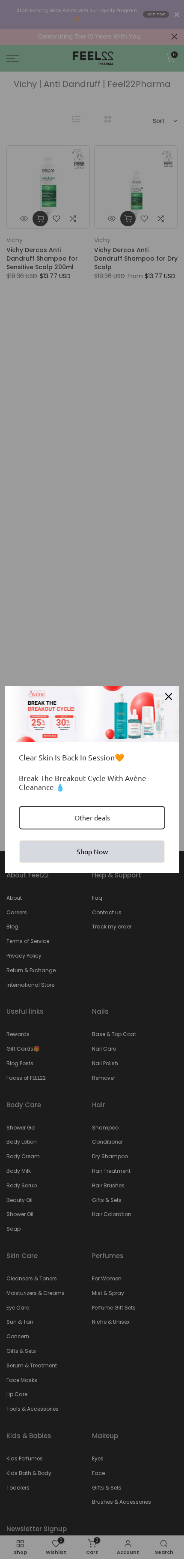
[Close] (168, 696)
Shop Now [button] (92, 851)
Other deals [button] (92, 817)
